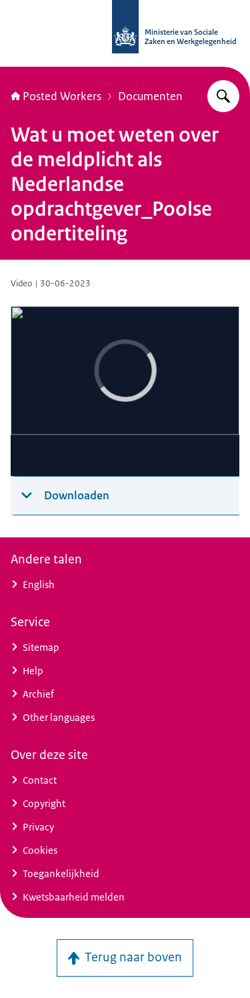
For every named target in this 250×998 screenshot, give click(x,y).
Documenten (150, 96)
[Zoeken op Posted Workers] (223, 96)
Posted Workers (62, 96)
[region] (125, 391)
